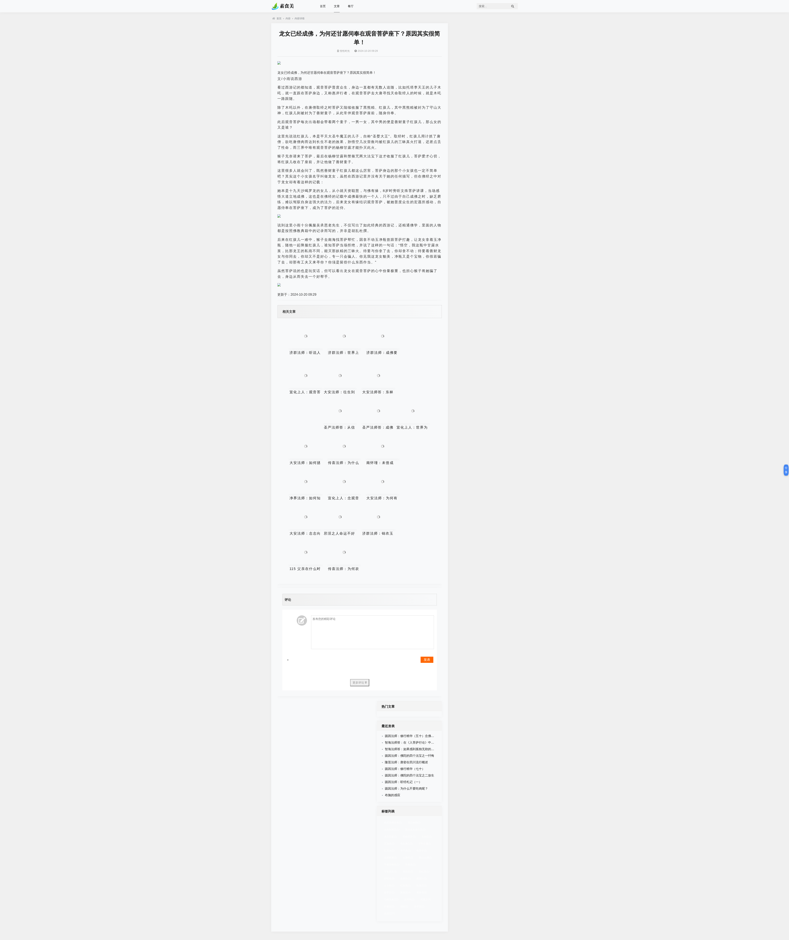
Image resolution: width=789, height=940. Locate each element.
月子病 (405, 850)
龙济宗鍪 (390, 836)
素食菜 (405, 892)
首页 (323, 6)
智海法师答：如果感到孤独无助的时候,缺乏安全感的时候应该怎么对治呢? (435, 749)
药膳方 (425, 899)
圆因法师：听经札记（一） (403, 782)
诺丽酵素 (390, 857)
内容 (288, 18)
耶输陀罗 (409, 836)
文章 (337, 6)
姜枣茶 (389, 892)
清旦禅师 (414, 822)
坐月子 (421, 850)
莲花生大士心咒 (415, 829)
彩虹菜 (424, 871)
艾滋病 (389, 843)
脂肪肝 (408, 871)
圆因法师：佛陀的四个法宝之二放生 (409, 775)
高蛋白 (421, 878)
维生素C (406, 843)
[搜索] (513, 6)
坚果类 (410, 864)
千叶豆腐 (424, 843)
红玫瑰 (405, 885)
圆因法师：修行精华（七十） (405, 768)
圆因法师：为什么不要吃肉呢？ (406, 788)
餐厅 (351, 6)
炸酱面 (389, 906)
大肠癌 (408, 857)
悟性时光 (345, 51)
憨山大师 (425, 857)
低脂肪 (405, 878)
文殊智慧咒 (391, 829)
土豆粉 (389, 885)
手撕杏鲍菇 (391, 864)
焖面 (404, 906)
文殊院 (426, 836)
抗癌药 (409, 899)
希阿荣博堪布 (393, 822)
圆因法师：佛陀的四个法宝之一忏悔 (409, 755)
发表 (427, 659)
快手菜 (419, 906)
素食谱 (421, 892)
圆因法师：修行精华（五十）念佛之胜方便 (414, 736)
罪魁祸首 (390, 871)
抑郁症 (389, 878)
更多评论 (359, 682)
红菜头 (389, 850)
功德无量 (391, 899)
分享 (786, 470)
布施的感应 (392, 795)
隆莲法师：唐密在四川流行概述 (406, 762)
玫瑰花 (421, 885)
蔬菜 (389, 913)
